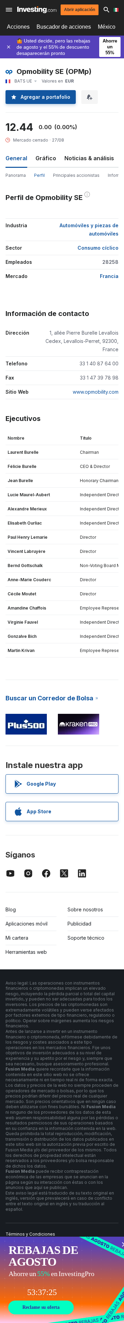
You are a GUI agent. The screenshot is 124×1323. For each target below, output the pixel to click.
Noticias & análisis (89, 158)
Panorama (16, 175)
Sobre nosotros (85, 909)
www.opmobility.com (95, 392)
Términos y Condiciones (30, 1234)
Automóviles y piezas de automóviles (89, 229)
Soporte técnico (86, 938)
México (106, 27)
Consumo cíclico (98, 248)
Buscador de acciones (64, 27)
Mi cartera (17, 938)
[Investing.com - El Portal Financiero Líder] (36, 9)
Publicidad (79, 924)
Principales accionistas (76, 175)
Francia (109, 276)
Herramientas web (26, 952)
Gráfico (45, 158)
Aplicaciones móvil (27, 924)
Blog (11, 909)
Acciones (18, 27)
